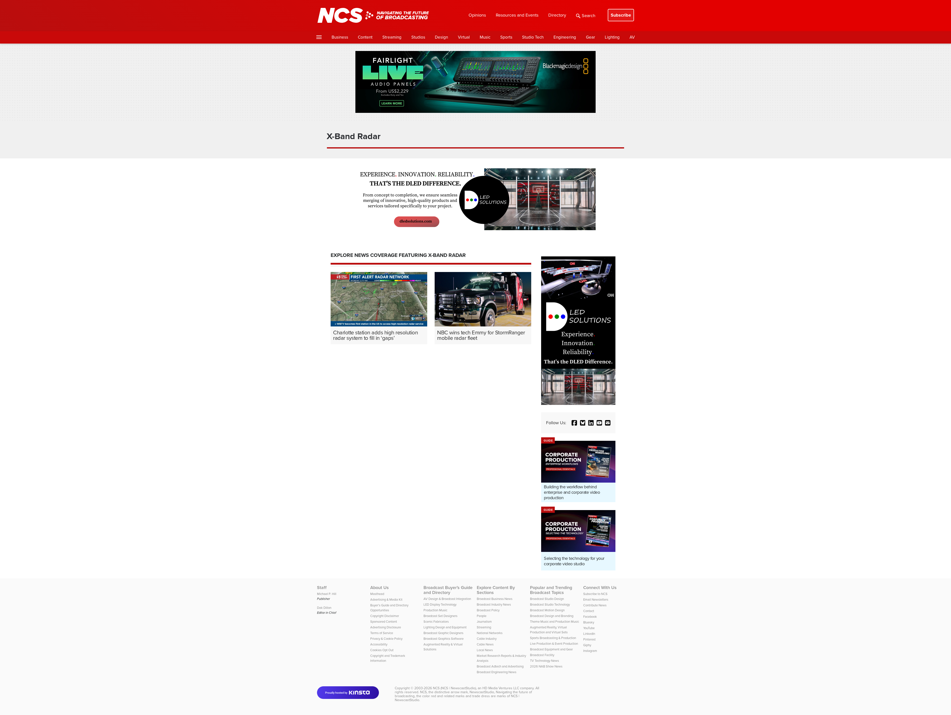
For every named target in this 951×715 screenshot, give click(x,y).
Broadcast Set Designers (440, 616)
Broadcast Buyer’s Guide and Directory (448, 590)
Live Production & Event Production (554, 643)
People (481, 616)
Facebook (590, 616)
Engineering (565, 37)
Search (588, 15)
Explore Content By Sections (496, 590)
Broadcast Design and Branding (551, 616)
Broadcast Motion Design (547, 610)
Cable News (485, 644)
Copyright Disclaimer (384, 616)
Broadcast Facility (542, 655)
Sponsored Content (383, 621)
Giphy (587, 645)
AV (632, 37)
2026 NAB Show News (546, 666)
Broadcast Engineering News (496, 672)
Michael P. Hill (326, 594)
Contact (588, 611)
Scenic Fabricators (436, 621)
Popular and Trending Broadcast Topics (551, 590)
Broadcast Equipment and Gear (551, 649)
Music (485, 37)
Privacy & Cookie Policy (386, 638)
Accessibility (378, 644)
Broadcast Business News (494, 598)
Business (340, 37)
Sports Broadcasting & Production (553, 638)
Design (441, 37)
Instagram (590, 650)
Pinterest (589, 639)
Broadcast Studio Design (547, 598)
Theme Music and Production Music (554, 621)
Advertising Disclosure (385, 627)
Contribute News (595, 605)
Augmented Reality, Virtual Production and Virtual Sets (549, 630)
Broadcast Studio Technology (550, 604)
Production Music (435, 610)
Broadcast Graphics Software (443, 638)
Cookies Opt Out (382, 650)
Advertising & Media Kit (386, 599)
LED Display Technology (439, 604)
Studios (418, 37)
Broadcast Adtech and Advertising (500, 666)
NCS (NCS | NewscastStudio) (454, 688)
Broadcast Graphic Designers (443, 633)
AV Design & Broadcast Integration (447, 598)
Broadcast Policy (488, 610)
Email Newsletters (595, 599)
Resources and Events (517, 15)
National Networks (489, 633)
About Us (379, 587)
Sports (506, 37)
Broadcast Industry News (494, 604)
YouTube (589, 628)
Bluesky (588, 622)
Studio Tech (533, 37)
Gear (590, 37)
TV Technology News (544, 660)
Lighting (612, 37)
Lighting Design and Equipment (445, 627)
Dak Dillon (324, 607)
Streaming (391, 37)
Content (365, 37)
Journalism (484, 621)
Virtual (464, 37)
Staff (322, 587)
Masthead (377, 594)
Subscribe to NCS (595, 594)
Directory (557, 15)
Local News (485, 650)
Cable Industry (487, 638)
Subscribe (621, 15)
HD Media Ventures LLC (500, 688)
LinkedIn (589, 633)
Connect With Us (600, 587)
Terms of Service (381, 633)
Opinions (477, 15)
